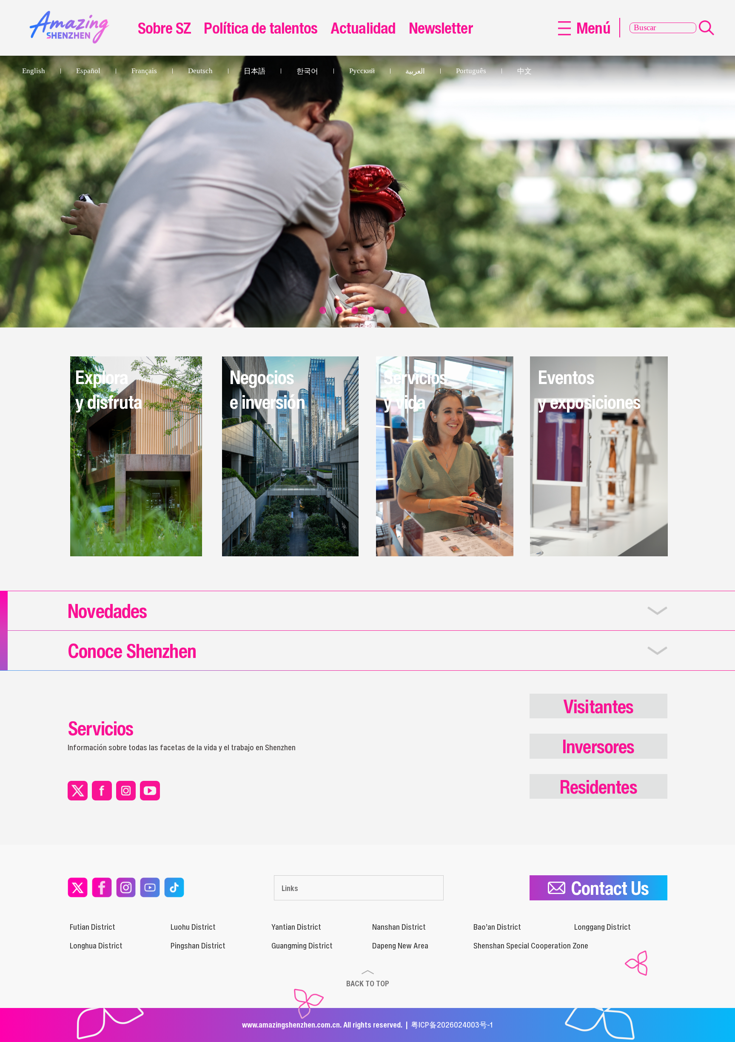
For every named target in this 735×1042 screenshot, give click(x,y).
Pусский (362, 71)
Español (88, 71)
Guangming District (302, 945)
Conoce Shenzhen (132, 650)
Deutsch (200, 71)
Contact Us (610, 887)
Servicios (100, 728)
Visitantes (598, 706)
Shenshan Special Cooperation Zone (530, 945)
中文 (524, 71)
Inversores (598, 746)
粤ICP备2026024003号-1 (452, 1024)
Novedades (107, 610)
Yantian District (296, 926)
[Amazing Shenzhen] (72, 14)
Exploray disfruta (108, 389)
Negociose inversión (267, 389)
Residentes (598, 786)
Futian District (92, 926)
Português (471, 71)
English (33, 71)
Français (144, 71)
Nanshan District (399, 926)
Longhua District (96, 945)
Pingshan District (198, 945)
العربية (415, 71)
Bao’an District (497, 926)
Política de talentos (260, 28)
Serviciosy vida (415, 389)
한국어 (307, 71)
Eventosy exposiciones (589, 389)
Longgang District (602, 926)
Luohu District (193, 926)
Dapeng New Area (400, 945)
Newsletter (441, 28)
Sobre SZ (164, 28)
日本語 (254, 71)
